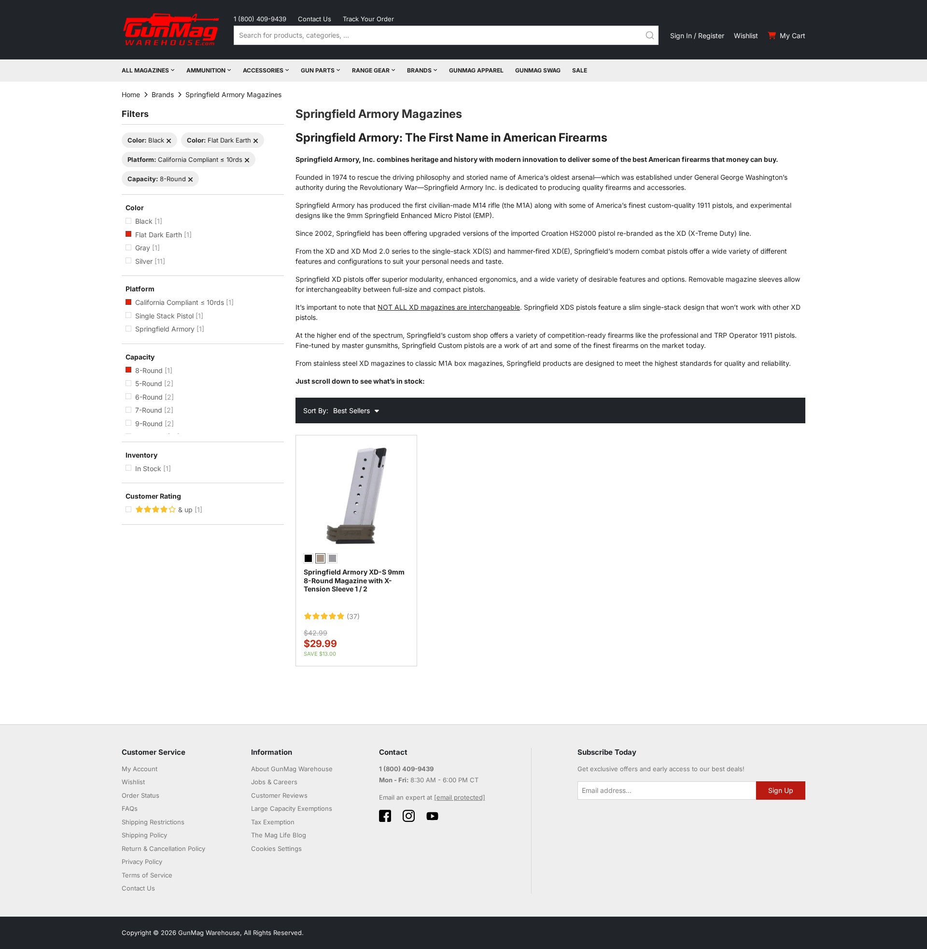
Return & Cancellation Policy (163, 848)
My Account (139, 769)
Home (131, 94)
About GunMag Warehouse (292, 769)
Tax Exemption (273, 822)
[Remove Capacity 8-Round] (190, 179)
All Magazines (145, 70)
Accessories (263, 70)
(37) (353, 616)
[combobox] (446, 35)
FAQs (130, 808)
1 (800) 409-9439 (260, 19)
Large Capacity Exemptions (291, 808)
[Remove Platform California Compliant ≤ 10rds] (247, 160)
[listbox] (356, 559)
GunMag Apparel (476, 70)
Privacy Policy (142, 861)
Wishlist (746, 35)
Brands (419, 70)
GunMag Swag (538, 70)
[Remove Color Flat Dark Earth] (255, 140)
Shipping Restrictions (153, 822)
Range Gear (371, 70)
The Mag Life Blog (278, 835)
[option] (308, 558)
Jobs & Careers (274, 782)
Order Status (140, 795)
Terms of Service (147, 875)
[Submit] (650, 35)
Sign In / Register (697, 35)
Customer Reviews (279, 795)
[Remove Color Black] (168, 140)
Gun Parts (318, 70)
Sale (579, 70)
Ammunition (205, 70)
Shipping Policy (144, 835)
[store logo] (172, 30)
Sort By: (315, 410)
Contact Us (314, 19)
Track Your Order (368, 19)
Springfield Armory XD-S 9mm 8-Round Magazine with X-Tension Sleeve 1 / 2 (354, 580)
